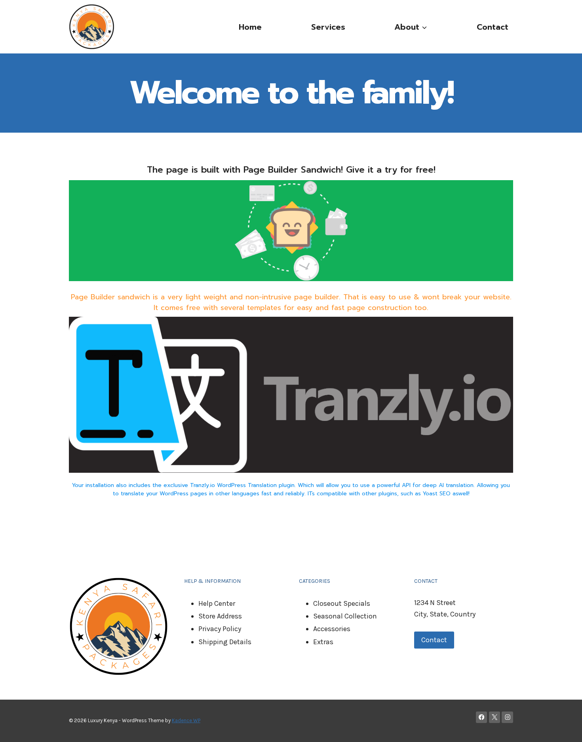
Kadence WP (186, 720)
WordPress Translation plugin (256, 485)
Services (328, 27)
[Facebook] (481, 717)
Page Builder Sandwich (292, 169)
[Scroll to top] (563, 727)
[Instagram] (507, 717)
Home (250, 27)
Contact (492, 27)
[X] (494, 717)
